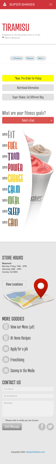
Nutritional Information (28, 87)
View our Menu (22, 326)
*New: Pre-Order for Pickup (28, 78)
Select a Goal (28, 120)
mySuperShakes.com (35, 451)
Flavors (30, 58)
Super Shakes (22, 4)
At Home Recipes (20, 338)
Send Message (12, 426)
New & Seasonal (12, 37)
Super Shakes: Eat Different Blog (28, 97)
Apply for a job (19, 348)
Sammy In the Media (22, 370)
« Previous (17, 58)
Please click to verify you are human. (22, 420)
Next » (41, 58)
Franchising (17, 359)
